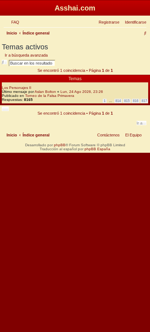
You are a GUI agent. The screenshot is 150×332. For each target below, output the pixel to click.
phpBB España (97, 149)
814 (118, 101)
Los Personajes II (16, 88)
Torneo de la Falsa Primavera (49, 96)
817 (144, 101)
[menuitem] (13, 22)
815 (127, 101)
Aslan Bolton (45, 92)
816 (135, 101)
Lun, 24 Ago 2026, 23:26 (81, 92)
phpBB (60, 145)
